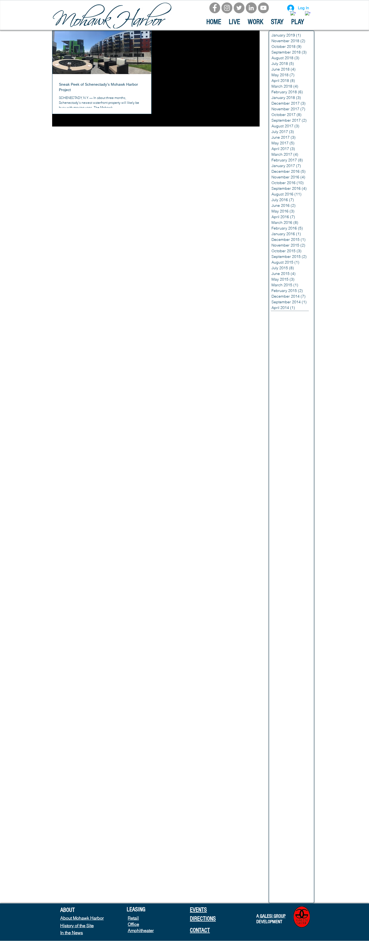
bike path (279, 537)
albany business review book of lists (292, 443)
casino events (282, 648)
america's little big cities (291, 469)
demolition (280, 811)
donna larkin (302, 828)
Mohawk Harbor (284, 375)
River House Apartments (292, 392)
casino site (280, 691)
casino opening (284, 683)
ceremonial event (285, 708)
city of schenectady (287, 734)
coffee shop (281, 751)
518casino (302, 315)
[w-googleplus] (307, 13)
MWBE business (284, 367)
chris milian (280, 725)
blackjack (279, 546)
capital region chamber (291, 606)
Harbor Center (283, 358)
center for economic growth (292, 700)
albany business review (291, 435)
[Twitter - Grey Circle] (239, 7)
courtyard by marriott (289, 785)
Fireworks (279, 341)
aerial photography (287, 426)
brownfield (280, 563)
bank (275, 503)
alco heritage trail (286, 452)
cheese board (283, 717)
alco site (301, 460)
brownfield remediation (290, 572)
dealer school (282, 802)
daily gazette (302, 794)
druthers (278, 862)
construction (281, 759)
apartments (280, 486)
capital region (282, 597)
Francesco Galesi (286, 349)
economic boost (284, 888)
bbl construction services (292, 512)
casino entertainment (289, 640)
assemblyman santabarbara (292, 495)
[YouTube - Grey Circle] (263, 7)
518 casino (280, 315)
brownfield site (283, 580)
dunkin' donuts (283, 879)
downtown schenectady (291, 853)
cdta (296, 691)
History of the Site (77, 925)
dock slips (279, 828)
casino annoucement (289, 623)
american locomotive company (292, 478)
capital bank (281, 589)
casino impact (283, 657)
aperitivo (301, 486)
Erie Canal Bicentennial (291, 332)
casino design (283, 631)
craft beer (279, 794)
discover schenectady (290, 819)
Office (133, 924)
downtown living (284, 845)
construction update (288, 776)
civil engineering (285, 742)
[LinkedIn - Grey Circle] (251, 7)
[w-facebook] (293, 13)
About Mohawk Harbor (82, 918)
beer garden (282, 520)
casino (276, 614)
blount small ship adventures (292, 555)
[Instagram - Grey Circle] (227, 7)
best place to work (287, 529)
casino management (288, 674)
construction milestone (290, 768)
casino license (283, 665)
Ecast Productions (286, 324)
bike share (299, 537)
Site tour (278, 409)
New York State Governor (292, 384)
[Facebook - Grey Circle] (214, 7)
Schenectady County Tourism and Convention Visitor (292, 401)
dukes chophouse (286, 871)
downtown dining (285, 836)
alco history (280, 460)
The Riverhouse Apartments (292, 418)
